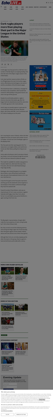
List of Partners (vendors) (6, 411)
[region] (26, 403)
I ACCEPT (7, 414)
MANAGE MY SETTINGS (21, 414)
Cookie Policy (42, 399)
